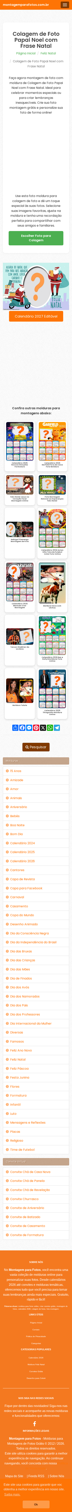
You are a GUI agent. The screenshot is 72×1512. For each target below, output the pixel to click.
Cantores (16, 870)
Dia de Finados (20, 978)
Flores (14, 1086)
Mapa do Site (14, 1476)
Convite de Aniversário (26, 1208)
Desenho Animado (23, 924)
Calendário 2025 (22, 852)
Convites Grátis (36, 1371)
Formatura (17, 1095)
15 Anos (15, 771)
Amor (14, 789)
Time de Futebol (22, 1149)
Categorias (36, 1343)
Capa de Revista (22, 879)
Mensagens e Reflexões (27, 1122)
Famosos (16, 1041)
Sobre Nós (57, 1476)
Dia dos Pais (18, 1005)
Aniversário (18, 807)
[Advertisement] (36, 154)
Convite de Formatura (26, 1235)
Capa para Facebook (25, 888)
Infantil (15, 1104)
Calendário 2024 (22, 843)
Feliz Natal (48, 53)
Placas (14, 1131)
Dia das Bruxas (20, 951)
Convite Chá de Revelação (29, 1190)
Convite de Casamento (27, 1226)
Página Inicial (26, 53)
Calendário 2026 (22, 861)
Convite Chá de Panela (27, 1181)
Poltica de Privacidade (36, 1336)
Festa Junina (19, 1077)
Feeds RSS (36, 1476)
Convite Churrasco (24, 1199)
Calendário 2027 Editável (36, 316)
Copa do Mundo (21, 915)
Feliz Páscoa (19, 1068)
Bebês (14, 816)
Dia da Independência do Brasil (32, 942)
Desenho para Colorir (36, 1378)
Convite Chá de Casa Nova (29, 1172)
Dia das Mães (19, 969)
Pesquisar (37, 747)
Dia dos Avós (19, 987)
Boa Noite (17, 825)
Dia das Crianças (22, 960)
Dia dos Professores (24, 1014)
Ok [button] (36, 1504)
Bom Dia (16, 834)
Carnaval (16, 897)
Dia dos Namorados (24, 996)
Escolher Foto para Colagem (36, 238)
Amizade (16, 780)
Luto (13, 1113)
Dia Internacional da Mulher (30, 1023)
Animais (15, 798)
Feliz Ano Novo (20, 1050)
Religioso (16, 1140)
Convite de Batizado (24, 1217)
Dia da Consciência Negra (29, 933)
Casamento (18, 906)
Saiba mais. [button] (12, 1494)
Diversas (16, 1032)
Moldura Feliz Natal (36, 1364)
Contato (36, 1330)
